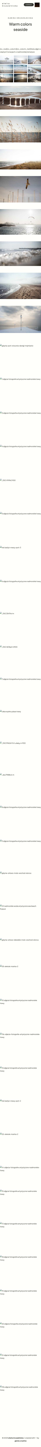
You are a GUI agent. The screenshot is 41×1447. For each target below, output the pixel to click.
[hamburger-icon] (37, 5)
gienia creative (20, 1441)
